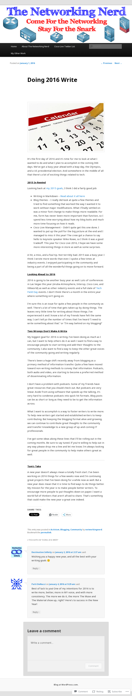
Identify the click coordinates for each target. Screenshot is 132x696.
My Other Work (18, 53)
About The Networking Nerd (35, 46)
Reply (36, 568)
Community (76, 529)
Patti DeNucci (39, 584)
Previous (106, 63)
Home (14, 46)
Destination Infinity (42, 552)
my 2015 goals (54, 188)
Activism (55, 529)
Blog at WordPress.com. (66, 684)
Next (118, 63)
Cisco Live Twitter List (64, 46)
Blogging (64, 529)
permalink (46, 532)
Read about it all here (72, 196)
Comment (93, 666)
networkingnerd (93, 529)
